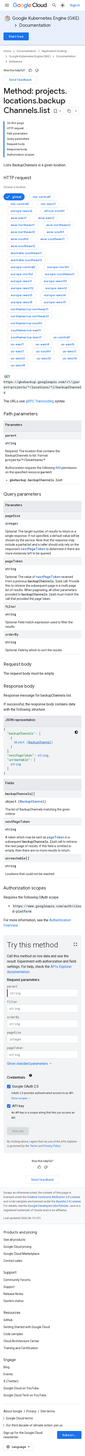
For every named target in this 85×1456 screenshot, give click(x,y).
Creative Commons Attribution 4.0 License (53, 1197)
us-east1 (17, 344)
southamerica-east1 (26, 330)
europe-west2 (56, 288)
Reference (15, 61)
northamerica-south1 (26, 323)
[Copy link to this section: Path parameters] (42, 414)
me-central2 (20, 204)
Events (8, 1374)
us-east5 (67, 344)
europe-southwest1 (59, 274)
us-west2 (18, 358)
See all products (14, 1239)
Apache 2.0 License (68, 1201)
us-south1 (43, 351)
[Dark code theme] (76, 732)
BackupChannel (39, 742)
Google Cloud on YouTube (21, 1388)
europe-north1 (58, 267)
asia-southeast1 (52, 239)
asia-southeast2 (23, 246)
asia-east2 (46, 218)
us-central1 (61, 337)
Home (7, 51)
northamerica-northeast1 (29, 309)
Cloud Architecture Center (21, 1341)
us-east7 (17, 351)
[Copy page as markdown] (69, 111)
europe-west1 (21, 281)
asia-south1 (55, 232)
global (16, 197)
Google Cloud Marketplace (21, 1253)
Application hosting (54, 51)
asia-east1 (18, 218)
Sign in (75, 5)
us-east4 (42, 344)
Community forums (17, 1280)
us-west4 (70, 358)
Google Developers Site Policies (48, 1205)
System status (13, 1301)
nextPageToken (33, 549)
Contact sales (12, 1260)
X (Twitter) (10, 1381)
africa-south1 (54, 211)
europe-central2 (23, 267)
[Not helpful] (37, 70)
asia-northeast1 (22, 225)
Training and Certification (20, 1348)
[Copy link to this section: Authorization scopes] (50, 888)
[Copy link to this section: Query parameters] (45, 494)
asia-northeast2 (58, 225)
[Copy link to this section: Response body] (38, 686)
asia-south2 (20, 239)
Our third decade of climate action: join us (34, 1425)
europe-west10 (55, 281)
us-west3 (44, 358)
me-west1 (48, 204)
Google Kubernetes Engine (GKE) (45, 18)
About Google (12, 1411)
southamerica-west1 (26, 337)
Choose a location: (14, 187)
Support (9, 1287)
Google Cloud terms (19, 1418)
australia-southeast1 (26, 253)
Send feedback (20, 80)
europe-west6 (21, 211)
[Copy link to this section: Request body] (35, 664)
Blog (6, 1367)
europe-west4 (55, 295)
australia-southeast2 (26, 260)
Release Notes (13, 1294)
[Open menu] (7, 5)
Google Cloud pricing (17, 1246)
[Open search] (54, 5)
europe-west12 (22, 288)
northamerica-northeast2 (30, 316)
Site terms (48, 1411)
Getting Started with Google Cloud (26, 1327)
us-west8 (18, 365)
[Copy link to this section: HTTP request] (35, 178)
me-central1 (42, 197)
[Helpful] (30, 70)
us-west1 (69, 351)
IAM (58, 468)
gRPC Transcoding (40, 401)
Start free (16, 36)
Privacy (31, 1411)
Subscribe (69, 1435)
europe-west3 (21, 295)
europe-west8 (21, 302)
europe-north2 (22, 274)
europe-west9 (55, 302)
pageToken (55, 837)
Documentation (35, 25)
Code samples (13, 1334)
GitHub (8, 1320)
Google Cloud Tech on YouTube (24, 1395)
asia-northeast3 (23, 232)
